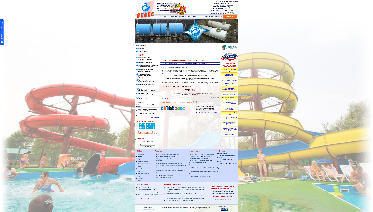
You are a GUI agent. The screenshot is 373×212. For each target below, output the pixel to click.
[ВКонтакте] (147, 125)
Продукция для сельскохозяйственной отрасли (169, 175)
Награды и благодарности (145, 164)
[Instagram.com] (150, 128)
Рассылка (140, 178)
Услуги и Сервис (185, 16)
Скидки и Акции (174, 98)
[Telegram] (184, 108)
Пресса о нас (141, 166)
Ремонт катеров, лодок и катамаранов (199, 176)
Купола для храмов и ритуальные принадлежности (170, 168)
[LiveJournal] (173, 108)
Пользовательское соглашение (224, 206)
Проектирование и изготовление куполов (200, 165)
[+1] (193, 102)
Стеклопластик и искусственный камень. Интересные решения (147, 140)
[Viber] (176, 108)
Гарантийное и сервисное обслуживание (200, 174)
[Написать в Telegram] (233, 13)
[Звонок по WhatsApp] (228, 13)
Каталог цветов (143, 187)
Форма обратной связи (144, 176)
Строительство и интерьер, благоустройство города (170, 170)
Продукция (173, 16)
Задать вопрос (143, 51)
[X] (170, 108)
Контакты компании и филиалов (206, 112)
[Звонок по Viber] (231, 13)
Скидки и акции (207, 16)
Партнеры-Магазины (143, 173)
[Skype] (181, 108)
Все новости (164, 98)
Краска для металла (147, 189)
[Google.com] (143, 128)
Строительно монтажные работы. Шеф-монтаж (202, 171)
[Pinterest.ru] (153, 128)
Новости (196, 16)
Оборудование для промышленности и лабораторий (171, 165)
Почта (139, 180)
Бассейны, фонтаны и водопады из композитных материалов (183, 200)
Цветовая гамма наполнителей (149, 192)
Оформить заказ (230, 16)
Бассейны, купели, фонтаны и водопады (167, 154)
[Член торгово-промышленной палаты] (229, 47)
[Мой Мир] (168, 108)
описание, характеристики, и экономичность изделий (185, 187)
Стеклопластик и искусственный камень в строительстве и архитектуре (185, 198)
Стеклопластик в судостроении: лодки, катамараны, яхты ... (182, 193)
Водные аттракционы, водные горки (166, 156)
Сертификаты (142, 159)
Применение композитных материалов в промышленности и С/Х (184, 196)
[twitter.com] (147, 128)
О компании (162, 16)
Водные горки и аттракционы (174, 203)
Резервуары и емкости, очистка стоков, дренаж (169, 163)
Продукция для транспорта (163, 177)
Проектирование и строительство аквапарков (201, 154)
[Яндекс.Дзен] (140, 125)
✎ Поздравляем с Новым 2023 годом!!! (145, 105)
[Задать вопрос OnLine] (2, 32)
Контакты (218, 16)
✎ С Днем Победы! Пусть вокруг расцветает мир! (146, 114)
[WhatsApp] (178, 108)
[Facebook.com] (150, 125)
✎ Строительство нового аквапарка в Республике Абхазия (147, 109)
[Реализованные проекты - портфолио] (229, 56)
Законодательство (143, 161)
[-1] (196, 102)
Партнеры (141, 171)
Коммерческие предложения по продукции (149, 201)
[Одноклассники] (143, 125)
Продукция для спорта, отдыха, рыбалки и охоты (169, 173)
